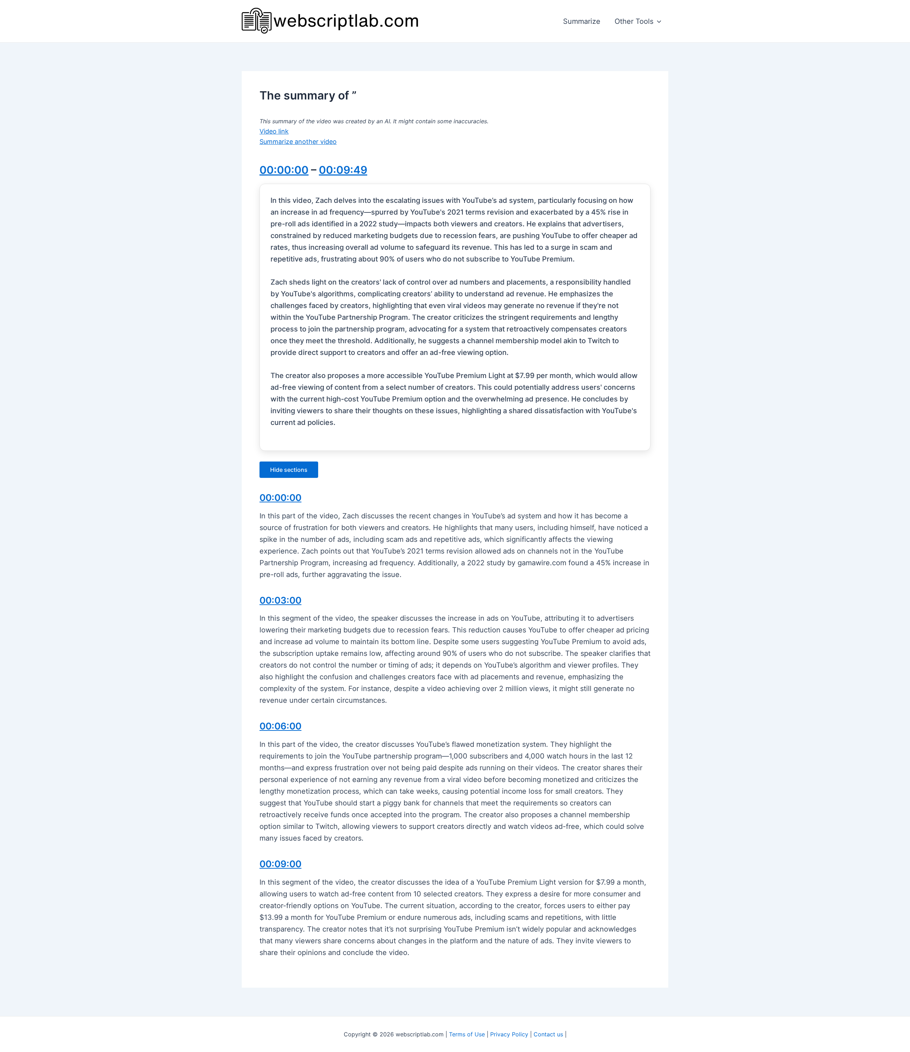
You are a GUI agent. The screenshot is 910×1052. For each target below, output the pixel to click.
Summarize (581, 21)
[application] (657, 21)
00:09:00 (280, 863)
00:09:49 (343, 169)
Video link (274, 131)
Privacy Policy (509, 1034)
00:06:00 (280, 726)
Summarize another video (298, 141)
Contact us (548, 1034)
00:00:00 (284, 169)
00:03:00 (280, 600)
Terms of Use (467, 1034)
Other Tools (634, 21)
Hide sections (288, 469)
